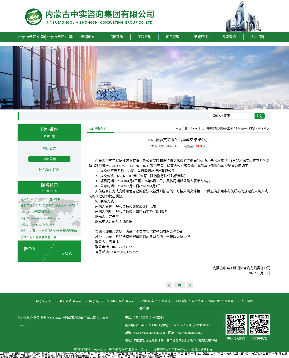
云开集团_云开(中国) (211, 353)
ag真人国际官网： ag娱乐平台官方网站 (252, 353)
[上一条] (169, 285)
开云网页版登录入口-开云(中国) (111, 356)
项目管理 (198, 301)
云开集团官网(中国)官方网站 (177, 353)
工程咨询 (181, 301)
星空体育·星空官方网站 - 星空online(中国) (130, 353)
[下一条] (190, 285)
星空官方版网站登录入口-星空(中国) (65, 356)
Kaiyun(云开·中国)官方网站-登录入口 (31, 47)
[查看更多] (179, 285)
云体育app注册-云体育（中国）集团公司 (27, 353)
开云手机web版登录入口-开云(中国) (78, 353)
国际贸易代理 (49, 169)
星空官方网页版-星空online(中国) (154, 356)
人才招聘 (257, 37)
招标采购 (165, 301)
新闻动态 (148, 301)
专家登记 (229, 37)
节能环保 (214, 301)
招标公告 (49, 148)
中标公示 (49, 159)
